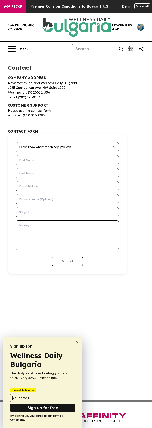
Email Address (23, 390)
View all (142, 6)
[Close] (77, 342)
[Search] (121, 48)
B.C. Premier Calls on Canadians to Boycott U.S (65, 6)
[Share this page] (141, 49)
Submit (67, 261)
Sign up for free (43, 407)
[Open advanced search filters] (130, 48)
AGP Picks (13, 6)
